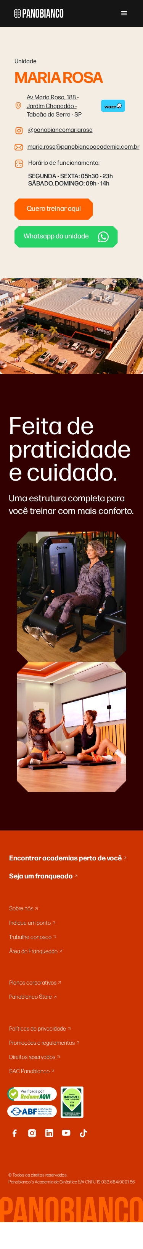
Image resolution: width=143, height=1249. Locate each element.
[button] (124, 13)
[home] (37, 13)
